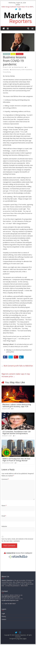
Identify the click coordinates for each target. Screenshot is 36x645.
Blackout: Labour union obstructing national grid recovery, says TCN (16, 405)
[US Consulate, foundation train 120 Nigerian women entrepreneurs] (18, 414)
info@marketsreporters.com (10, 600)
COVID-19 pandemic (26, 69)
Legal (3, 613)
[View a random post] (32, 28)
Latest (13, 54)
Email (4, 516)
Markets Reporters (19, 67)
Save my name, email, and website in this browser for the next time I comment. (17, 540)
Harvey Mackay (7, 72)
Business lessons (16, 69)
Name (4, 505)
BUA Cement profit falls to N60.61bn (17, 366)
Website (4, 526)
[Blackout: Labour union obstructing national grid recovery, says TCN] (18, 387)
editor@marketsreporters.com (11, 597)
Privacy (4, 616)
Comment (5, 479)
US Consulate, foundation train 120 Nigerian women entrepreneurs (16, 432)
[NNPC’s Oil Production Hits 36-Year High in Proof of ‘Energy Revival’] (18, 441)
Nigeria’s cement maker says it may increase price (16, 375)
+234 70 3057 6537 (10, 603)
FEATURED (6, 54)
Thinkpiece (19, 54)
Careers (4, 619)
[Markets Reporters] (4, 28)
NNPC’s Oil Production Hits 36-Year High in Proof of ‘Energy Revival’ (16, 460)
